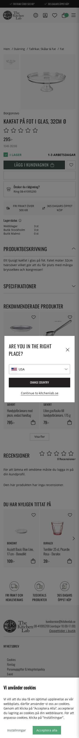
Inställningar (16, 730)
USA (22, 369)
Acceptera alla (46, 730)
